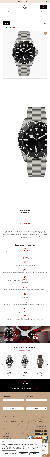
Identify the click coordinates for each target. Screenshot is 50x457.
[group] (10, 364)
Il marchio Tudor (15, 388)
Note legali (37, 416)
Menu (45, 23)
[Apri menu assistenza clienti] (44, 455)
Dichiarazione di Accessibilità (41, 426)
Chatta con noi (6, 436)
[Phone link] (8, 11)
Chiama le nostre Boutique (8, 430)
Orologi (6, 27)
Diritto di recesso (25, 421)
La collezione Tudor (26, 388)
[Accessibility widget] (48, 455)
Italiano (36, 408)
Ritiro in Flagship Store (26, 419)
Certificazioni (14, 419)
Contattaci (36, 388)
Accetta (23, 453)
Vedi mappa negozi (13, 408)
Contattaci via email (7, 438)
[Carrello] (46, 11)
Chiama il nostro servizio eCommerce (10, 433)
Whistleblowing (38, 421)
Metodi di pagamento (25, 423)
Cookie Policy (38, 419)
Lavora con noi (14, 421)
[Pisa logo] (25, 7)
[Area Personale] (44, 11)
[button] (6, 11)
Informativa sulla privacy (9, 450)
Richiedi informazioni (25, 223)
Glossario (13, 423)
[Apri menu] (3, 11)
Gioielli (4, 419)
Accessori (5, 421)
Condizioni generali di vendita (41, 423)
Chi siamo (13, 416)
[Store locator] (41, 11)
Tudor (10, 27)
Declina (34, 453)
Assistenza (23, 416)
